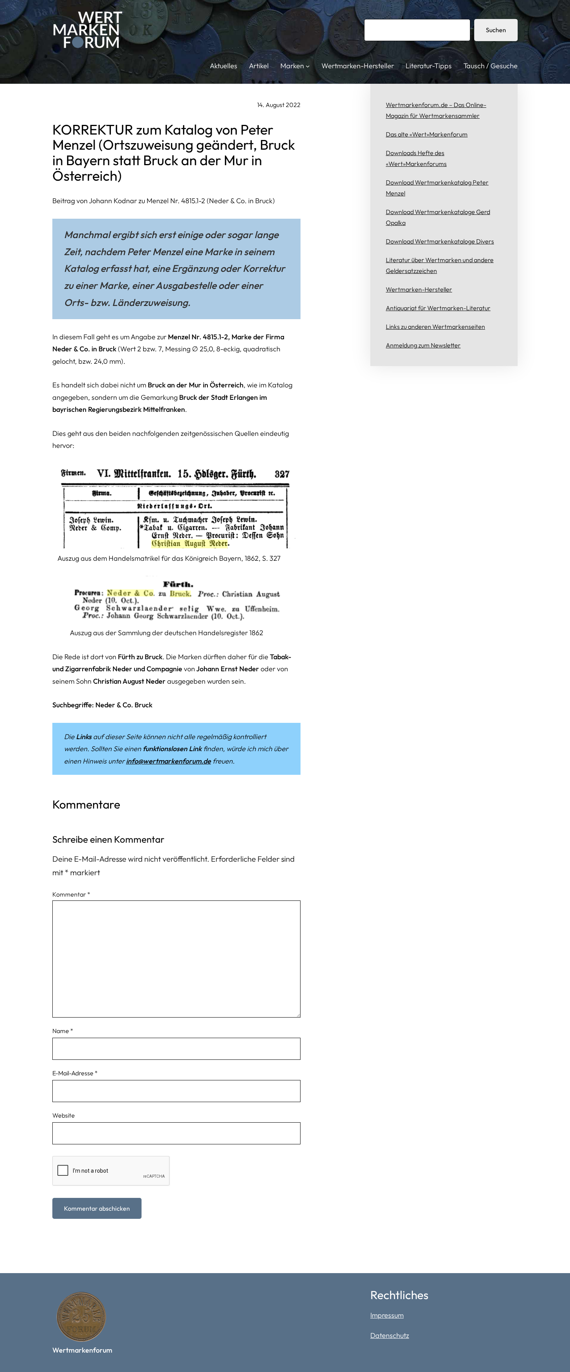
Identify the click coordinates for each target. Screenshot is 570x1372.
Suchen (496, 30)
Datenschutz (389, 1335)
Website (63, 1115)
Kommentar (71, 894)
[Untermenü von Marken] (308, 66)
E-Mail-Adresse (75, 1073)
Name (62, 1031)
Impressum (387, 1315)
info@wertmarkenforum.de (168, 761)
